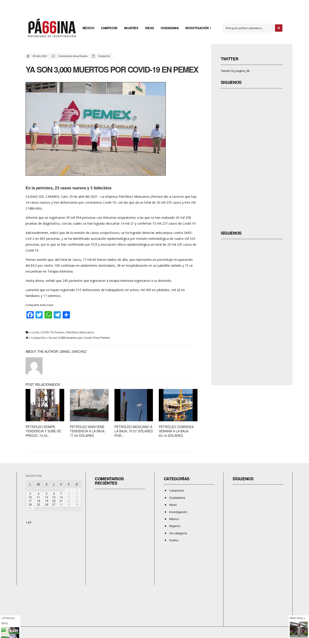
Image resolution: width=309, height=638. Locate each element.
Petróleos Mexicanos (79, 332)
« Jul (28, 522)
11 (38, 497)
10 (30, 497)
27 (53, 504)
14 (61, 497)
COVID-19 (46, 332)
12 (46, 497)
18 (38, 501)
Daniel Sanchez (73, 351)
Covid (35, 332)
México (88, 28)
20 (53, 501)
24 (30, 504)
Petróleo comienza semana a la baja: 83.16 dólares (176, 431)
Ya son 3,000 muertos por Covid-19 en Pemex (112, 69)
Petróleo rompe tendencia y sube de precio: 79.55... (43, 431)
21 (61, 501)
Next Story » (297, 618)
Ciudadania (170, 28)
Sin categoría (178, 533)
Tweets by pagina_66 (235, 71)
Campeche (109, 28)
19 (46, 501)
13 (53, 497)
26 (46, 504)
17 (30, 501)
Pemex (59, 332)
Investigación (196, 28)
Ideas (149, 28)
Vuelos (174, 540)
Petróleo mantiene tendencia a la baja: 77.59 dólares (87, 431)
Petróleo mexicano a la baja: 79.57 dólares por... (133, 431)
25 (38, 504)
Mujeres (131, 28)
